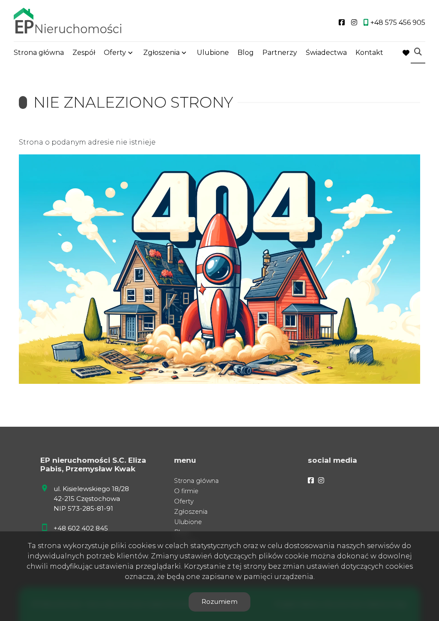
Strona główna (39, 52)
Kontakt (369, 52)
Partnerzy (279, 52)
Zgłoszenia (190, 511)
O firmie (186, 491)
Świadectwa (326, 52)
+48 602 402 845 (81, 528)
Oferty (115, 52)
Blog (246, 52)
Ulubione (213, 52)
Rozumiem (219, 601)
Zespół (83, 52)
